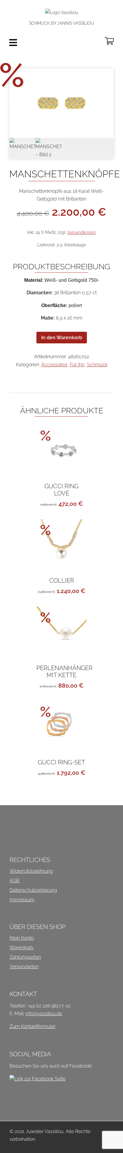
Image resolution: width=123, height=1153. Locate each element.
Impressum (22, 899)
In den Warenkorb (61, 337)
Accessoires (54, 364)
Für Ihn (77, 364)
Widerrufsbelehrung (31, 871)
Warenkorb (21, 947)
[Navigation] (13, 43)
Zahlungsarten (25, 957)
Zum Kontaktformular (33, 1026)
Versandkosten (81, 232)
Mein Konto (22, 938)
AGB (14, 880)
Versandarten (24, 966)
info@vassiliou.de (44, 1013)
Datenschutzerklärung (33, 890)
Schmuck (97, 364)
